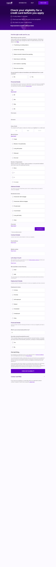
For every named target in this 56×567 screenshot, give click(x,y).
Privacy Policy (29, 86)
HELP (32, 2)
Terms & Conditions (40, 354)
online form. (32, 382)
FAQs (18, 42)
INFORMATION (22, 2)
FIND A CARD (43, 2)
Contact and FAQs (16, 376)
